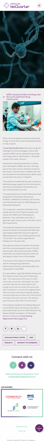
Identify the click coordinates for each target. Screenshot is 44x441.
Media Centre (22, 426)
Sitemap (22, 431)
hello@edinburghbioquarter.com (22, 376)
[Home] (16, 5)
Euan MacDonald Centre (14, 148)
